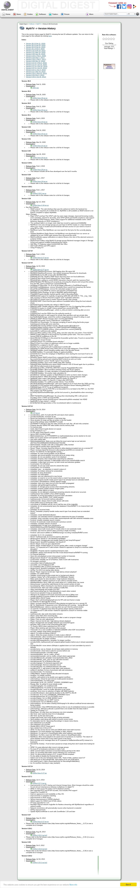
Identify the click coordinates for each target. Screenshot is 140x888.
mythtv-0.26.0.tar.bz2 (39, 849)
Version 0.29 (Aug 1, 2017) (35, 57)
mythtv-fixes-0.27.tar (39, 773)
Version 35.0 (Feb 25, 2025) (36, 45)
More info (73, 884)
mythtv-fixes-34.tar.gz (39, 110)
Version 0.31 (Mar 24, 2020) (36, 52)
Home (7, 14)
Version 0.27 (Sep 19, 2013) (36, 71)
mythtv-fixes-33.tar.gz (39, 122)
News (18, 14)
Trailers (55, 14)
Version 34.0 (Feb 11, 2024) (35, 47)
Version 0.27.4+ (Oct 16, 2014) (36, 66)
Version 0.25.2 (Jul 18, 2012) (36, 77)
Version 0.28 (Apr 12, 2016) (35, 61)
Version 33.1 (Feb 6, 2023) (35, 49)
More (91, 14)
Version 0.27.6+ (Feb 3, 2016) (36, 63)
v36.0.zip (35, 88)
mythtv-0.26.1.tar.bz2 (39, 835)
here (50, 36)
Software (42, 14)
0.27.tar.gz (36, 413)
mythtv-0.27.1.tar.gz (39, 783)
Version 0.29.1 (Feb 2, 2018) (36, 56)
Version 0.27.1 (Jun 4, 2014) (36, 70)
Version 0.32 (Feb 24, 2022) (36, 50)
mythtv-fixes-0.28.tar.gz (40, 205)
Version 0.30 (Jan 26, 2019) (35, 54)
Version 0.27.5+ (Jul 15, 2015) (36, 64)
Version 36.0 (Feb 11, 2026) (35, 43)
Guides (30, 14)
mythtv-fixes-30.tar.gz (39, 158)
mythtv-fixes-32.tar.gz (39, 134)
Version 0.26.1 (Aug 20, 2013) (36, 73)
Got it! (128, 884)
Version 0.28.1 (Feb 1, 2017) (36, 59)
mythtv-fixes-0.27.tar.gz (40, 258)
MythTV (38, 24)
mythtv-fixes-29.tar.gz (39, 169)
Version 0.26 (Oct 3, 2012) (35, 75)
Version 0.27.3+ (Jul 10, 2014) (36, 68)
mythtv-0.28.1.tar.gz (39, 193)
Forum (66, 14)
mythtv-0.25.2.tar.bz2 (39, 862)
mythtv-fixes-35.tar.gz (39, 98)
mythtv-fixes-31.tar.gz (39, 146)
